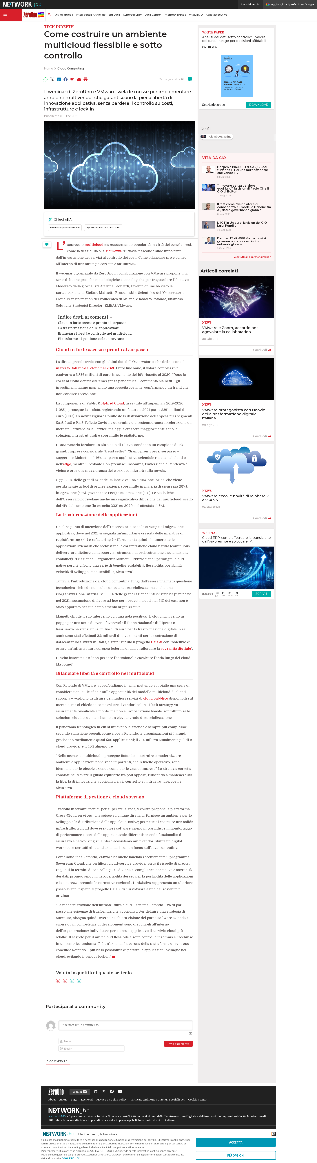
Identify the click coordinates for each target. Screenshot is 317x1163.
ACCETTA (236, 1142)
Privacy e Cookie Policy (111, 1099)
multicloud (94, 245)
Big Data (114, 14)
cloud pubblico (155, 698)
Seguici (77, 1091)
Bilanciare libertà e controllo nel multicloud (95, 333)
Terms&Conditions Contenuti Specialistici (157, 1099)
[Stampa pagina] (86, 79)
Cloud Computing (70, 68)
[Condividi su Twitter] (52, 79)
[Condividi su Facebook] (65, 79)
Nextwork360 (57, 1116)
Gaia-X (156, 642)
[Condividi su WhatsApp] (45, 79)
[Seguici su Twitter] (104, 1091)
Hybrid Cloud (112, 403)
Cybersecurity (132, 14)
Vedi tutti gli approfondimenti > (252, 257)
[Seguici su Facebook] (112, 1091)
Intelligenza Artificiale (90, 14)
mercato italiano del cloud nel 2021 (85, 368)
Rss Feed (87, 1099)
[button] (11, 15)
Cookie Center (197, 1099)
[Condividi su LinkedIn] (59, 79)
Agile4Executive (216, 14)
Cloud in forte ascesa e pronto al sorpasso (92, 323)
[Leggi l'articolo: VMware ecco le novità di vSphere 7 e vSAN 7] (236, 483)
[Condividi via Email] (79, 79)
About (52, 1099)
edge (67, 464)
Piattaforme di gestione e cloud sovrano (91, 339)
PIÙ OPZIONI (235, 1155)
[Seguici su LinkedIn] (96, 1091)
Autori (63, 1099)
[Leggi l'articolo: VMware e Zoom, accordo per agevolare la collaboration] (236, 315)
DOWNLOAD (258, 104)
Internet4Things (175, 14)
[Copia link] (72, 79)
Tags (74, 1099)
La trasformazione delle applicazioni (89, 328)
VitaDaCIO (196, 14)
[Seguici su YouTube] (120, 1091)
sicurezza (113, 251)
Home (48, 68)
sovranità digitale (176, 648)
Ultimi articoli (64, 14)
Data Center (153, 14)
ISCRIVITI (261, 593)
